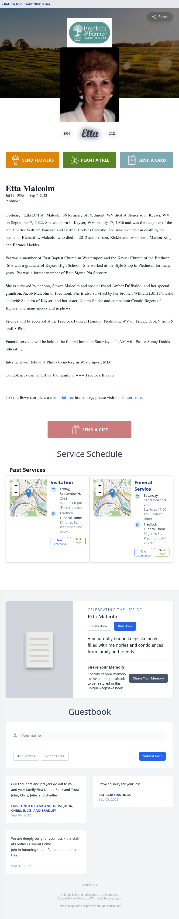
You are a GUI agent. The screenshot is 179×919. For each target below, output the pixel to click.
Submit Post (152, 756)
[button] (28, 493)
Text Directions (59, 541)
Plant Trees (77, 541)
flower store (132, 397)
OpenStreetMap (94, 906)
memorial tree (62, 397)
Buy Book (125, 626)
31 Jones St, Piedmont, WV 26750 (71, 527)
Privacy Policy (76, 898)
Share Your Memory (148, 678)
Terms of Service (102, 898)
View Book (99, 626)
